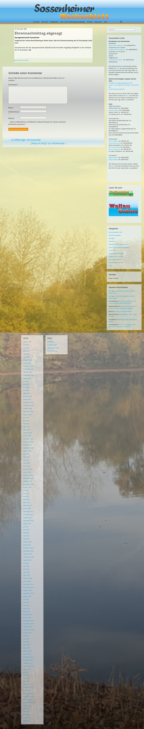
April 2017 (26, 681)
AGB (105, 22)
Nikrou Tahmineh (114, 149)
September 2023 (28, 448)
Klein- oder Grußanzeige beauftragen (72, 22)
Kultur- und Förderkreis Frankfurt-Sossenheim (124, 85)
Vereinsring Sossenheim (117, 89)
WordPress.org (52, 351)
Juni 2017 (26, 675)
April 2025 (26, 390)
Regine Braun (113, 157)
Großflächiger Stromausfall (24, 139)
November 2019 (28, 587)
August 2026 (27, 342)
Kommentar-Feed (53, 348)
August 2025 (27, 378)
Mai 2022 (26, 496)
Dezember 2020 (28, 548)
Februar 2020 (27, 578)
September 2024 (28, 411)
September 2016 (28, 702)
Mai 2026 (26, 351)
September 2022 (28, 484)
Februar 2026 (27, 360)
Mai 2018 (26, 642)
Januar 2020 (27, 581)
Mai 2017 (26, 678)
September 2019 (28, 593)
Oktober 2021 (27, 518)
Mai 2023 (26, 460)
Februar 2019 (27, 615)
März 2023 (26, 466)
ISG (110, 87)
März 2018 (26, 648)
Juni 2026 (26, 348)
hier (117, 68)
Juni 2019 (26, 602)
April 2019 (26, 608)
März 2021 (26, 539)
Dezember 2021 (28, 511)
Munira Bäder (113, 141)
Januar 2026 (27, 363)
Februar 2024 (27, 433)
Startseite (36, 22)
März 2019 (26, 611)
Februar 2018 (27, 651)
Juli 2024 (26, 418)
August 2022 (27, 487)
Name (11, 108)
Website (11, 118)
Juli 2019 (26, 599)
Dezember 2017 (28, 657)
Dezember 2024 (28, 402)
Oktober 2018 (27, 627)
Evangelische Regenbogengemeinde (120, 83)
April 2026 (26, 354)
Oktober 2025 (27, 372)
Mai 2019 (26, 605)
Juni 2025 (26, 384)
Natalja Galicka (114, 110)
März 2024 (26, 430)
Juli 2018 (26, 636)
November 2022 (28, 478)
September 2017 (28, 666)
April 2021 (26, 536)
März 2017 (26, 684)
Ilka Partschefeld (114, 147)
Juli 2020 (26, 563)
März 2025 (26, 393)
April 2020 (26, 572)
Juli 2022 (26, 490)
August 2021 (27, 524)
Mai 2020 (26, 569)
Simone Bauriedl (114, 143)
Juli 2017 (26, 672)
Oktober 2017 (27, 663)
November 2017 (28, 660)
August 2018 (27, 633)
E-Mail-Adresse (13, 113)
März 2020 (26, 575)
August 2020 (27, 560)
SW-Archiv (44, 22)
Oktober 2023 (27, 445)
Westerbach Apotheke (116, 45)
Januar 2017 (27, 690)
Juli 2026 (26, 345)
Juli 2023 (26, 454)
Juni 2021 (26, 530)
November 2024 (28, 405)
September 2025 (28, 375)
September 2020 (28, 557)
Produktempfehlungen (116, 253)
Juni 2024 (26, 421)
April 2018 (26, 645)
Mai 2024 (26, 424)
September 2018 (28, 630)
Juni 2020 (26, 566)
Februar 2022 (27, 505)
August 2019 (27, 596)
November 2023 (28, 442)
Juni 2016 (26, 711)
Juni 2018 (26, 639)
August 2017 (27, 669)
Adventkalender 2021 (116, 232)
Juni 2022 (26, 493)
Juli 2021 (26, 527)
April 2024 (26, 427)
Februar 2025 (27, 396)
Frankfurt (112, 241)
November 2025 (28, 369)
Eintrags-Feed (51, 345)
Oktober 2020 (27, 554)
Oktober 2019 (27, 590)
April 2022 (26, 499)
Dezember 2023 (28, 439)
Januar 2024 (27, 436)
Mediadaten (54, 22)
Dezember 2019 (28, 584)
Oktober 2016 (27, 699)
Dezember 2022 (28, 475)
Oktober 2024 (27, 408)
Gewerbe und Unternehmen (118, 244)
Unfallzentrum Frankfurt (117, 49)
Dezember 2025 (28, 366)
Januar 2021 (27, 545)
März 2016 (26, 721)
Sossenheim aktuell (22, 60)
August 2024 (27, 414)
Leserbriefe (112, 250)
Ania (110, 291)
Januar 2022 (27, 508)
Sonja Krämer (113, 159)
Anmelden (50, 342)
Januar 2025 (27, 399)
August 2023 (27, 451)
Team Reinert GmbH (115, 60)
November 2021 (28, 514)
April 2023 (26, 463)
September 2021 (28, 521)
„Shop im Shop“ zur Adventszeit (48, 143)
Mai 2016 (26, 715)
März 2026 (26, 357)
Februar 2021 (27, 542)
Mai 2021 (26, 533)
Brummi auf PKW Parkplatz (123, 311)
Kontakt (89, 22)
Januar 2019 (27, 618)
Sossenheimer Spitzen (116, 262)
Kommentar (13, 85)
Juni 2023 (26, 457)
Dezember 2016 (28, 693)
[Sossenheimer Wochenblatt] (72, 11)
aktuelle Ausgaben (115, 235)
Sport (110, 265)
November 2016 (28, 696)
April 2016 (26, 718)
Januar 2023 (27, 472)
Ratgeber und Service (116, 256)
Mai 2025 (26, 387)
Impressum (98, 22)
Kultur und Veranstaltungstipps (119, 247)
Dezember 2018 (28, 621)
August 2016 (27, 705)
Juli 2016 (26, 708)
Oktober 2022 (27, 481)
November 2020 (28, 551)
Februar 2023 (27, 469)
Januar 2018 (27, 654)
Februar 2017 (27, 687)
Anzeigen (112, 238)
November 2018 (28, 624)
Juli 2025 (26, 381)
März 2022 (26, 502)
